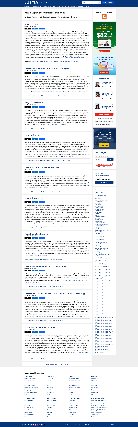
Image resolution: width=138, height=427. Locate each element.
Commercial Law (99, 206)
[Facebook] (35, 424)
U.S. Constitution (28, 400)
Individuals (50, 376)
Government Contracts (100, 231)
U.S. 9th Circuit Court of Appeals (102, 275)
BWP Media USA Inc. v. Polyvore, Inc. (40, 327)
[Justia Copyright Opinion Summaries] (31, 2)
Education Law (98, 221)
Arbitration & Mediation (100, 195)
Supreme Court (28, 407)
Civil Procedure (98, 201)
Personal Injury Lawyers (30, 392)
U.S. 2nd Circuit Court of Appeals (102, 266)
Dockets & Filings (29, 414)
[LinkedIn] (31, 424)
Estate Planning (51, 387)
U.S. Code (26, 403)
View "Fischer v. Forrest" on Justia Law (63, 156)
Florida (48, 410)
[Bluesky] (42, 424)
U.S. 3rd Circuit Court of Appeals (102, 268)
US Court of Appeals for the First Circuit (104, 331)
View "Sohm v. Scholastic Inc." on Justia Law (47, 223)
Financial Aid (94, 383)
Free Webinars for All (103, 78)
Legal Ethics (97, 245)
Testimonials (94, 414)
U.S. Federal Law (29, 398)
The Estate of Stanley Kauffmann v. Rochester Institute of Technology (55, 293)
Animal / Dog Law (99, 192)
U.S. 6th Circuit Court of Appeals (102, 271)
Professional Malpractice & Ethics (103, 254)
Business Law (98, 198)
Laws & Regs (65, 6)
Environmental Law (99, 225)
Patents (97, 251)
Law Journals (94, 387)
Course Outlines (95, 385)
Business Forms (73, 405)
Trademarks (72, 412)
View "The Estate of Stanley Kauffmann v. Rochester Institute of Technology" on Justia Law (60, 316)
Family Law (97, 227)
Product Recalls (73, 407)
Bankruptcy (97, 197)
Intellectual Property (53, 61)
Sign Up (110, 2)
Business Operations (74, 381)
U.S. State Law (51, 398)
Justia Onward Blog (96, 412)
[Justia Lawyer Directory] (46, 424)
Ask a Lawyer (37, 6)
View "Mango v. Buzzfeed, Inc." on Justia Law (54, 124)
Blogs (92, 390)
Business (72, 376)
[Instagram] (37, 424)
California (49, 407)
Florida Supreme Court (100, 228)
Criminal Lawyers (29, 383)
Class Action (98, 204)
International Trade (99, 239)
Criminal (49, 381)
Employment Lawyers (30, 385)
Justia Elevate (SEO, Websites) (99, 407)
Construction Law (99, 210)
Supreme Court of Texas (100, 260)
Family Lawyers (28, 390)
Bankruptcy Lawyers (29, 378)
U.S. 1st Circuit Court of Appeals (102, 265)
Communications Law (100, 207)
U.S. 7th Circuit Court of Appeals (102, 272)
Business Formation (74, 378)
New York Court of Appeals (101, 248)
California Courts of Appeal (101, 200)
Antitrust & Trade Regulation (101, 194)
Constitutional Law (99, 209)
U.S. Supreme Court (99, 316)
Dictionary (94, 378)
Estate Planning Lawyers (31, 387)
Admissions (94, 381)
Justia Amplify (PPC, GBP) (98, 410)
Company (81, 424)
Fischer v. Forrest (32, 135)
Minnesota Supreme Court (101, 246)
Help (86, 424)
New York (49, 412)
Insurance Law (98, 234)
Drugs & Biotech (99, 219)
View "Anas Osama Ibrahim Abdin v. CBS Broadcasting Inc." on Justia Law (67, 92)
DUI (48, 385)
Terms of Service (92, 424)
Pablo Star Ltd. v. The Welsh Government (42, 167)
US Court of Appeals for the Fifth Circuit (104, 329)
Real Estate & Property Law (101, 256)
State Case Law (51, 405)
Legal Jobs (72, 400)
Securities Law (98, 257)
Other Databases (74, 398)
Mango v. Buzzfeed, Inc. (35, 102)
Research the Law (47, 6)
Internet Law (47, 128)
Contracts (97, 213)
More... (26, 394)
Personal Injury (98, 252)
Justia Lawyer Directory (97, 403)
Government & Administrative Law (103, 230)
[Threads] (39, 424)
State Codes (50, 403)
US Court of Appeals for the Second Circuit (68, 61)
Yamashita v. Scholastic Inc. (37, 234)
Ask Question (104, 182)
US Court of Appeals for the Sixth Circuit (104, 344)
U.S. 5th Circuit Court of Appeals (102, 269)
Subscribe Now (104, 145)
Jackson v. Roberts (32, 24)
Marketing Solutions (83, 6)
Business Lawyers (29, 381)
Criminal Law (98, 218)
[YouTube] (33, 424)
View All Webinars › (104, 114)
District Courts (28, 412)
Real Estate (72, 390)
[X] (44, 424)
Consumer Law (98, 212)
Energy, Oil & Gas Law (100, 222)
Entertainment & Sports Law (41, 61)
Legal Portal (75, 424)
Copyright (31, 61)
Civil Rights (97, 203)
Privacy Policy (101, 424)
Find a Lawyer (28, 6)
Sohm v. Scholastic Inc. (34, 198)
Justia (27, 424)
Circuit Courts (28, 410)
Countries (71, 414)
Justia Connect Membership (98, 400)
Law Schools (56, 6)
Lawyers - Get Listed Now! (104, 164)
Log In (104, 2)
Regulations (27, 405)
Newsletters (73, 6)
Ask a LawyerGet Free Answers (102, 174)
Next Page (64, 364)
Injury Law (97, 233)
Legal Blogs (72, 403)
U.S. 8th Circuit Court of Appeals (102, 274)
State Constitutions (52, 400)
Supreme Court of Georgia (101, 259)
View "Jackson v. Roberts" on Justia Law (73, 57)
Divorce (49, 383)
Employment (72, 383)
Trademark (60, 95)
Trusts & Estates (99, 263)
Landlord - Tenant (99, 243)
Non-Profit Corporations (100, 249)
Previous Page (51, 364)
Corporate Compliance (100, 216)
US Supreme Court (99, 352)
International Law (48, 191)
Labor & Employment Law (101, 242)
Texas (48, 414)
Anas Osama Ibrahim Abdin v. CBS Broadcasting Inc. (47, 68)
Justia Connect (67, 424)
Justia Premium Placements (98, 405)
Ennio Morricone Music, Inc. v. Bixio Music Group (45, 266)
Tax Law (71, 392)
